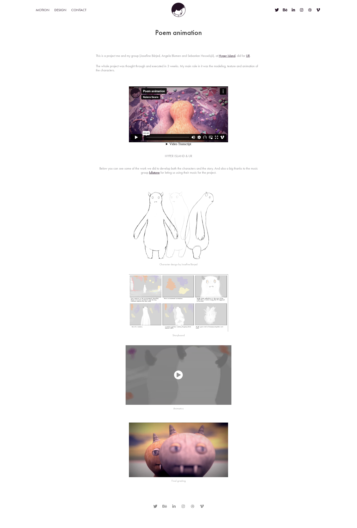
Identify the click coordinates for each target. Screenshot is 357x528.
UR (248, 56)
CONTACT (78, 10)
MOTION (42, 10)
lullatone (154, 172)
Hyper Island (227, 56)
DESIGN (60, 10)
